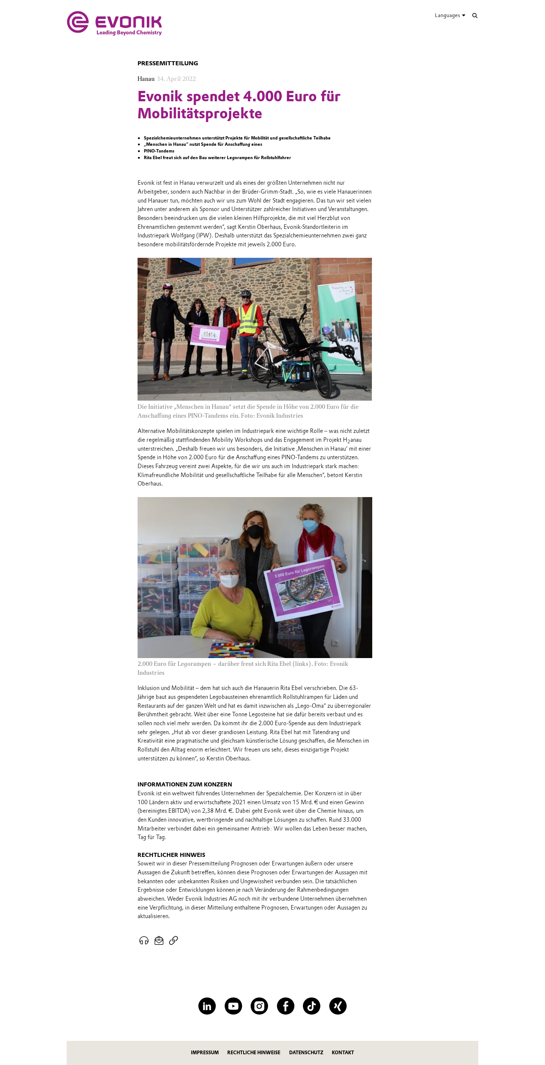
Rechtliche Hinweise (253, 1052)
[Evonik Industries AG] (114, 23)
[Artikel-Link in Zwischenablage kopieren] (173, 940)
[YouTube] (233, 1006)
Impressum (205, 1052)
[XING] (338, 1006)
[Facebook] (285, 1006)
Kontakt (343, 1052)
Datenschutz (306, 1052)
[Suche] (474, 15)
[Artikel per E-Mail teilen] (159, 940)
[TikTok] (311, 1006)
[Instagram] (259, 1006)
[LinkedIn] (207, 1006)
